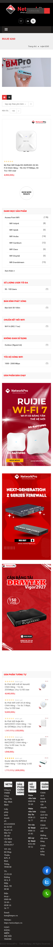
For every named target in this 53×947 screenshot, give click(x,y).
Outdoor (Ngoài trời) (13, 345)
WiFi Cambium (15, 243)
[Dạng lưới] (4, 97)
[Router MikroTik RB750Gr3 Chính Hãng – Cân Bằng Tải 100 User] (43, 762)
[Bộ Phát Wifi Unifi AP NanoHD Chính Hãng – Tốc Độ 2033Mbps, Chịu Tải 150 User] (43, 685)
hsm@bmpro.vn (11, 915)
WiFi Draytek (14, 256)
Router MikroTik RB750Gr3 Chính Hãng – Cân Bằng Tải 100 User (18, 764)
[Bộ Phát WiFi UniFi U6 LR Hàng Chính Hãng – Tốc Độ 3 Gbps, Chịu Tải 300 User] (43, 704)
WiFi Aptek (13, 230)
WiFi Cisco (13, 249)
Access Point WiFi (12, 217)
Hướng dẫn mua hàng (44, 838)
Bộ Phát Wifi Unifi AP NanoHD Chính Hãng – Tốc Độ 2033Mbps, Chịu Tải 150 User (17, 687)
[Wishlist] (21, 21)
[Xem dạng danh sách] (9, 97)
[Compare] (28, 21)
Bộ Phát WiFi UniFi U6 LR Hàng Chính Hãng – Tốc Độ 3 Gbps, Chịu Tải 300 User (17, 706)
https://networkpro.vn (13, 923)
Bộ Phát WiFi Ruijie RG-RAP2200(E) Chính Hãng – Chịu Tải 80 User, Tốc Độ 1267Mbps (16, 744)
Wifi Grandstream (16, 262)
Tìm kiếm (47, 11)
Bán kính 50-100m (12, 308)
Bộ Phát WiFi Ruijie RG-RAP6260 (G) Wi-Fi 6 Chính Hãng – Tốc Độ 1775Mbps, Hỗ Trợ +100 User (21, 168)
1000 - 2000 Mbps (12, 363)
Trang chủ (32, 46)
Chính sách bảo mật (44, 828)
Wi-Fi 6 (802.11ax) (12, 326)
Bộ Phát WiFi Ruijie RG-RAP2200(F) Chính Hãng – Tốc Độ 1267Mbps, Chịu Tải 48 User (18, 724)
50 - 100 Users (11, 289)
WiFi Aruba (13, 236)
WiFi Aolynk (14, 223)
